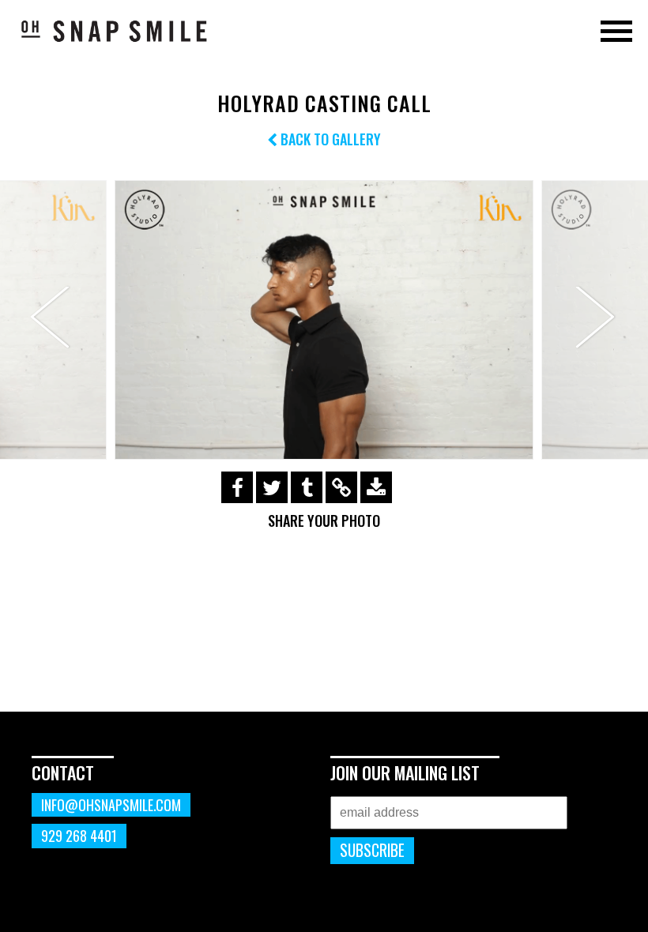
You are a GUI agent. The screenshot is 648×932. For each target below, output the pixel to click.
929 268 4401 (79, 835)
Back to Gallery (329, 139)
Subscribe (372, 850)
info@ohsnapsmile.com (111, 805)
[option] (324, 320)
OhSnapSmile (114, 31)
